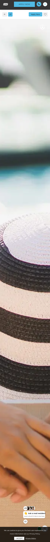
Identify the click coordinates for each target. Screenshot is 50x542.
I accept (19, 538)
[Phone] (39, 4)
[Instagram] (9, 162)
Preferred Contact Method (18, 210)
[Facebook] (5, 162)
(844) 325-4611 (11, 157)
